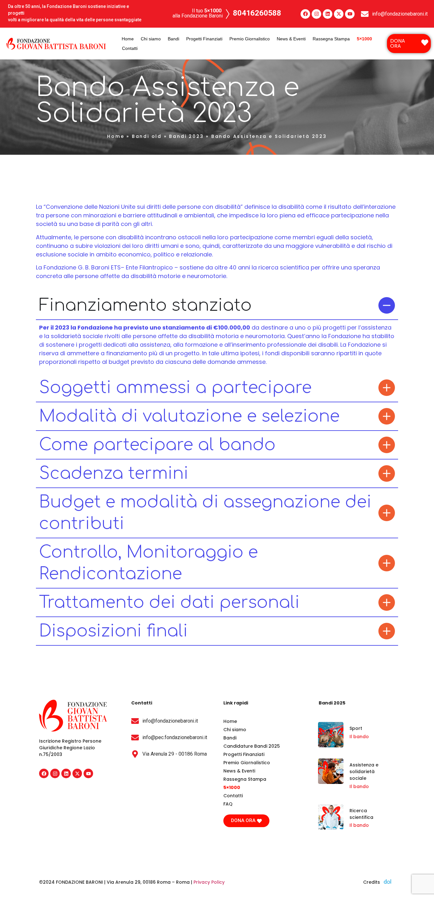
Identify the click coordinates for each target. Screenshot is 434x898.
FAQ (228, 804)
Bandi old (147, 136)
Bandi (173, 38)
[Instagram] (316, 14)
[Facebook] (305, 14)
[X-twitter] (338, 14)
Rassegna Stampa (331, 38)
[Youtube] (350, 14)
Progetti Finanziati (204, 38)
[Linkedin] (327, 14)
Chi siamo (151, 38)
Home (128, 38)
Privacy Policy (209, 882)
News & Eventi (291, 38)
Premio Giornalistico (249, 38)
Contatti (130, 48)
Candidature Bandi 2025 (251, 746)
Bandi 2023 (186, 136)
